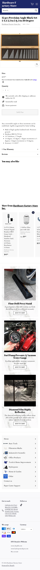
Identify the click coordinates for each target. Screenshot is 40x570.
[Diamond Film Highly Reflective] (20, 390)
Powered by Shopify (8, 565)
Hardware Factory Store (9, 4)
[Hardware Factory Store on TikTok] (21, 505)
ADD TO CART (20, 313)
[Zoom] (37, 64)
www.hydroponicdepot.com (19, 549)
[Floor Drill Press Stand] (20, 284)
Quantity (5, 86)
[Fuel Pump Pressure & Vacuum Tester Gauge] (20, 336)
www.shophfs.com (16, 546)
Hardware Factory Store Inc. (11, 24)
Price (3, 73)
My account (14, 552)
